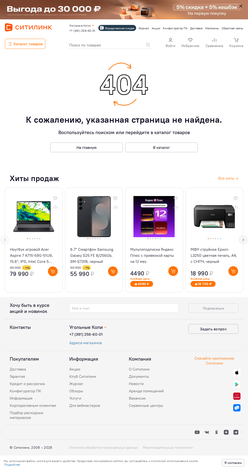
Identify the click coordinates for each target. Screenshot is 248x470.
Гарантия (17, 376)
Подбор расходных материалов (26, 415)
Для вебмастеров (84, 405)
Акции (74, 369)
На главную (87, 147)
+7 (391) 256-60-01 (86, 334)
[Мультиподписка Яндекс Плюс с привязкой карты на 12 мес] (154, 240)
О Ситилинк (139, 369)
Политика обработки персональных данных (103, 447)
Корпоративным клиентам (33, 405)
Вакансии (137, 398)
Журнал (76, 383)
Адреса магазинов (85, 342)
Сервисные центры (146, 405)
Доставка (18, 369)
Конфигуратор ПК (25, 390)
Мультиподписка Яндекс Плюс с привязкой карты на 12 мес (152, 255)
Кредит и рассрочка (27, 383)
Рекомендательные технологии (168, 447)
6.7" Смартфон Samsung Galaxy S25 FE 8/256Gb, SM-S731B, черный (91, 255)
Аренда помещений (146, 390)
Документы (139, 376)
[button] (170, 43)
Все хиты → (228, 178)
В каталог (161, 147)
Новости (136, 383)
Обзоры (76, 390)
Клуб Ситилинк (82, 376)
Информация (21, 398)
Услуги (75, 398)
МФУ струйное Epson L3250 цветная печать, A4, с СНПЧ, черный (214, 255)
